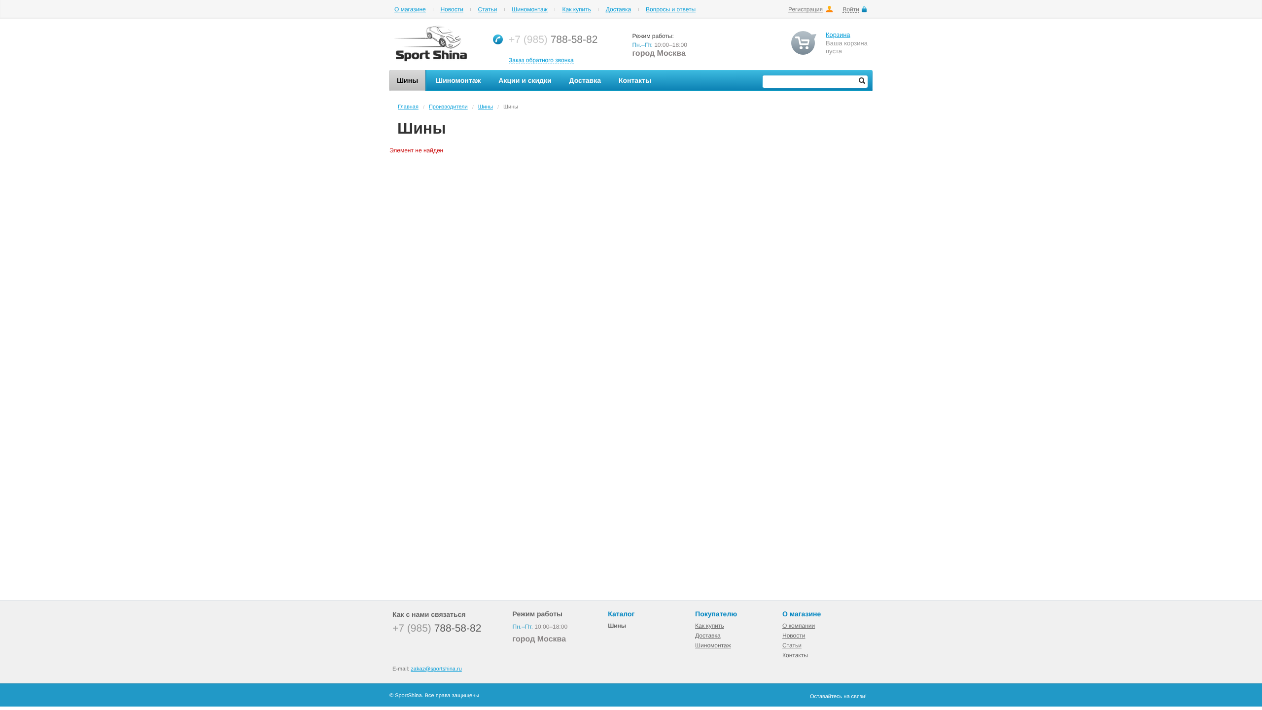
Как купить (576, 9)
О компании (798, 625)
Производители (448, 107)
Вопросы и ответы (671, 9)
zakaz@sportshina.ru (436, 669)
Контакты (795, 655)
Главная (408, 107)
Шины (485, 107)
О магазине (410, 9)
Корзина (838, 34)
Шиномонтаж (530, 9)
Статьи (487, 9)
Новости (451, 9)
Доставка (618, 9)
